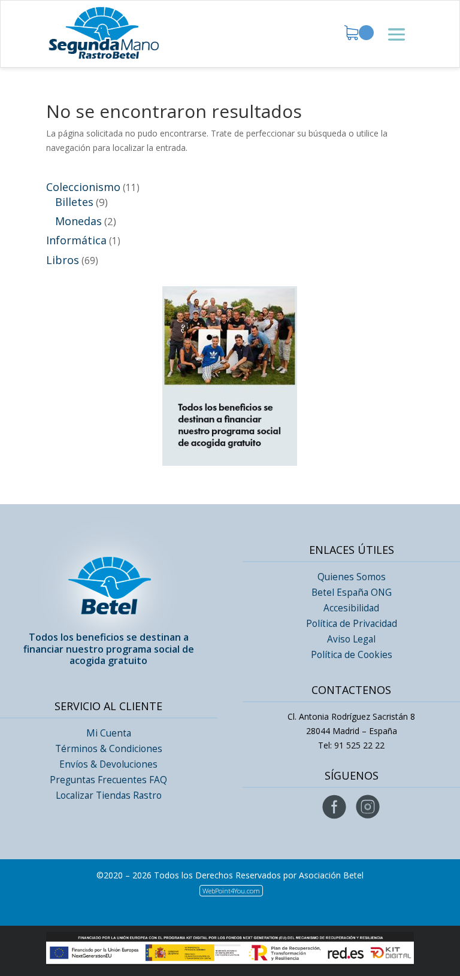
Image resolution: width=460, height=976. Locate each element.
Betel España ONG (351, 592)
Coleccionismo (83, 187)
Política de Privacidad (351, 623)
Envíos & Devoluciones (108, 764)
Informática (76, 240)
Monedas (78, 221)
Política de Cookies (351, 654)
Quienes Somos (351, 577)
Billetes (74, 202)
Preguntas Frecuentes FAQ (108, 780)
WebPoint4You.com (231, 890)
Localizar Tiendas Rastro (109, 795)
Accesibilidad (351, 608)
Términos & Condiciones (108, 748)
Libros (62, 260)
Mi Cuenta (108, 733)
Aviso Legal (351, 639)
